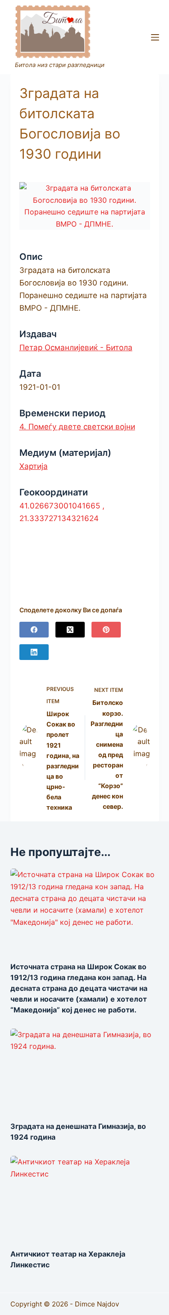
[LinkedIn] (34, 652)
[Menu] (155, 37)
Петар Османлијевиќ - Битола (75, 347)
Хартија (33, 466)
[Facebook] (34, 629)
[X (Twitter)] (70, 629)
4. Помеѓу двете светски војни (77, 426)
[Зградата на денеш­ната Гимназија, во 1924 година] (84, 1070)
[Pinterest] (106, 629)
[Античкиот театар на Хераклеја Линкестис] (84, 1197)
